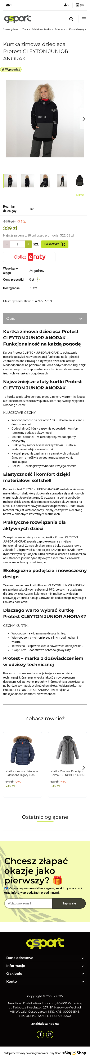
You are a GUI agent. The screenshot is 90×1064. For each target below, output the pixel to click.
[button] (79, 5)
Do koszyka (52, 244)
